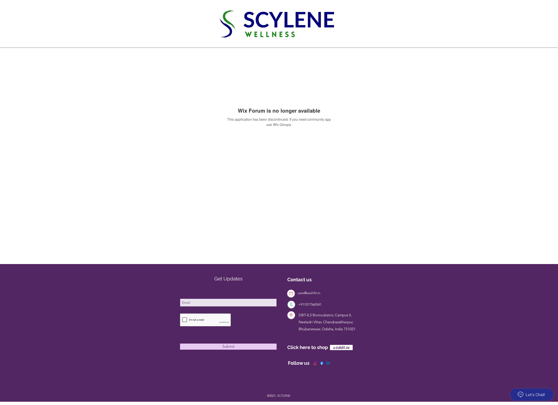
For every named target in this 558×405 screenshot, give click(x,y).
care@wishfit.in (309, 293)
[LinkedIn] (328, 363)
